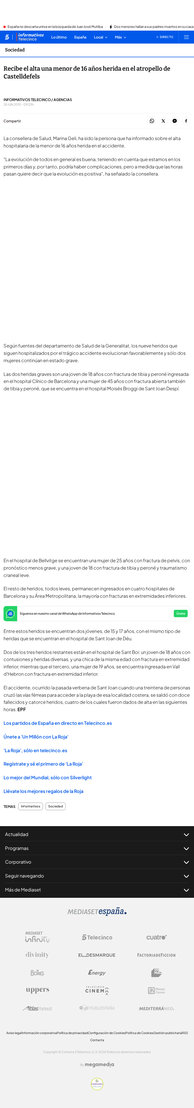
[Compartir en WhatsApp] (152, 121)
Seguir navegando (24, 876)
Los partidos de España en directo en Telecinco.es (58, 723)
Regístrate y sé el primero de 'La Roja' (43, 764)
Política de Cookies (139, 1033)
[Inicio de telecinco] (7, 37)
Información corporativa (39, 1033)
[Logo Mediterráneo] (156, 1008)
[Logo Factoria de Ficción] (156, 955)
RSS (185, 1033)
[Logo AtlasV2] (37, 1008)
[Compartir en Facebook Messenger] (174, 121)
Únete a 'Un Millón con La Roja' (36, 737)
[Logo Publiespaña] (97, 1008)
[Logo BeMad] (156, 972)
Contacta (97, 1040)
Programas (17, 848)
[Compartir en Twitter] (163, 121)
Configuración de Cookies (107, 1033)
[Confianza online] (97, 1089)
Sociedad (15, 50)
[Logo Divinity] (37, 955)
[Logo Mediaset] (97, 914)
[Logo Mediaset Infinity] (37, 937)
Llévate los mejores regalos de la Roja (43, 791)
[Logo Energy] (97, 972)
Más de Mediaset (23, 889)
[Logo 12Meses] (156, 990)
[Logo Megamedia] (99, 1064)
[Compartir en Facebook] (186, 121)
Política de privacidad (72, 1033)
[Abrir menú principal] (186, 37)
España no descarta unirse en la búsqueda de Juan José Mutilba (55, 27)
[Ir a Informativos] (30, 37)
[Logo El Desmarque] (97, 955)
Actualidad (16, 834)
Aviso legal (14, 1033)
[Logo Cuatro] (157, 937)
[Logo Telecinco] (97, 937)
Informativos (30, 806)
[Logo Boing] (37, 972)
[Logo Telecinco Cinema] (97, 990)
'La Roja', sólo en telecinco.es (35, 750)
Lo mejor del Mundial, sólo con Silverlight (48, 777)
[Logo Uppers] (37, 990)
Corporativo (18, 862)
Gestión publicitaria (167, 1033)
